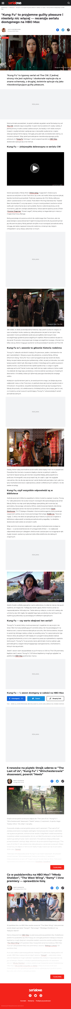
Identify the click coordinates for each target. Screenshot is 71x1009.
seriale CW (49, 704)
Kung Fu (20, 139)
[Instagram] (41, 995)
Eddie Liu (50, 514)
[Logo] (14, 2)
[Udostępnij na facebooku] (57, 30)
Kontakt (23, 1001)
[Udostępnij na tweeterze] (63, 30)
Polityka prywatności (43, 1001)
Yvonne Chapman (14, 211)
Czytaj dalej (57, 867)
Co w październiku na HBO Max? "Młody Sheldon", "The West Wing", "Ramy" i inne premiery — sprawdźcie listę (35, 878)
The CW (10, 126)
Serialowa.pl (4, 7)
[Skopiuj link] (68, 30)
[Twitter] (35, 995)
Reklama (31, 1001)
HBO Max (53, 139)
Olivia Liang (34, 193)
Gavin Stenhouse (22, 704)
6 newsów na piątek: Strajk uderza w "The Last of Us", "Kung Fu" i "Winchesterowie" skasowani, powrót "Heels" (35, 771)
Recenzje (11, 7)
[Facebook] (30, 995)
